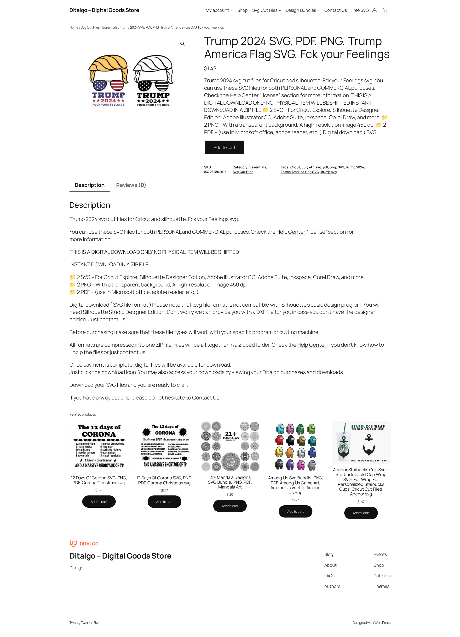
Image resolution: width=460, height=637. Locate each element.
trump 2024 (355, 167)
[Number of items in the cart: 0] (385, 10)
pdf (325, 167)
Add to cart (225, 147)
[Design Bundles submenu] (318, 10)
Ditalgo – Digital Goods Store (104, 10)
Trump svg (328, 171)
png (333, 167)
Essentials (109, 27)
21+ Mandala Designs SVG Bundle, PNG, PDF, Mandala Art (230, 482)
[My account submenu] (231, 10)
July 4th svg (311, 167)
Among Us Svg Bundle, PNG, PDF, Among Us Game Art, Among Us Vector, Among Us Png (295, 485)
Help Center (290, 231)
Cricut (295, 167)
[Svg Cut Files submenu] (280, 10)
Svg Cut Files (90, 27)
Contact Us (205, 397)
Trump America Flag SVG (300, 171)
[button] (182, 44)
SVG (341, 167)
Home (73, 27)
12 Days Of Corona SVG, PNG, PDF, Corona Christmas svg (99, 480)
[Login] (374, 10)
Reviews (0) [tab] (131, 185)
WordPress (382, 622)
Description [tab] (90, 185)
